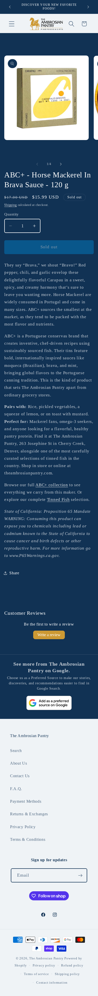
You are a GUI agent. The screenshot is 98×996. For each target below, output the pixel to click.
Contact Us (20, 776)
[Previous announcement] (9, 6)
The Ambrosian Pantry (46, 958)
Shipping (10, 204)
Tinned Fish (58, 499)
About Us (18, 763)
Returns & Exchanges (29, 814)
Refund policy (72, 965)
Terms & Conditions (27, 839)
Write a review (49, 635)
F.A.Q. (16, 789)
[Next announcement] (88, 6)
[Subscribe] (80, 875)
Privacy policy (44, 965)
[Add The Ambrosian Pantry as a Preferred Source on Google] (49, 703)
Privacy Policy (23, 827)
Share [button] (14, 573)
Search (16, 750)
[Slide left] (37, 164)
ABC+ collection (51, 484)
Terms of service (36, 974)
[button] (11, 23)
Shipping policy (67, 974)
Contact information (52, 982)
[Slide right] (60, 164)
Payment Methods (25, 801)
